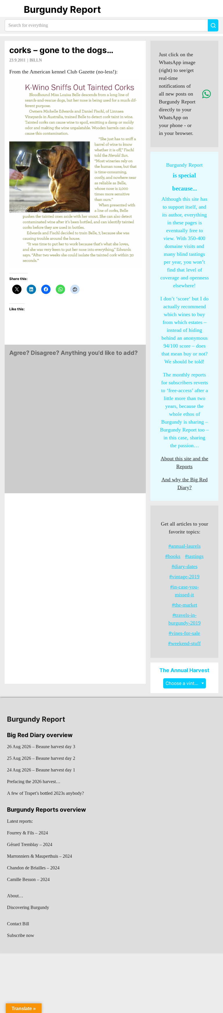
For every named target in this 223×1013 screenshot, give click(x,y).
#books (172, 556)
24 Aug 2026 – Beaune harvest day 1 (41, 769)
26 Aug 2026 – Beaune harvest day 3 (41, 746)
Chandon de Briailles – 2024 (33, 867)
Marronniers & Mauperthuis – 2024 (39, 856)
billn (36, 60)
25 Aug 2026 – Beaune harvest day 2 (41, 758)
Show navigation (12, 9)
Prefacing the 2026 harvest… (33, 781)
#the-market (184, 605)
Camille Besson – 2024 (28, 879)
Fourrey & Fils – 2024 (27, 832)
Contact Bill (18, 923)
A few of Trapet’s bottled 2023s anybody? (45, 793)
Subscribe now (20, 935)
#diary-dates (184, 566)
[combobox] (184, 683)
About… (15, 895)
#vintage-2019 (184, 576)
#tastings (194, 556)
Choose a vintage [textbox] (184, 683)
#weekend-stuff (184, 643)
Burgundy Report (62, 9)
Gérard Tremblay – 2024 (29, 844)
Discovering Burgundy (28, 907)
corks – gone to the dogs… (61, 50)
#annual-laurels (184, 546)
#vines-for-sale (184, 633)
